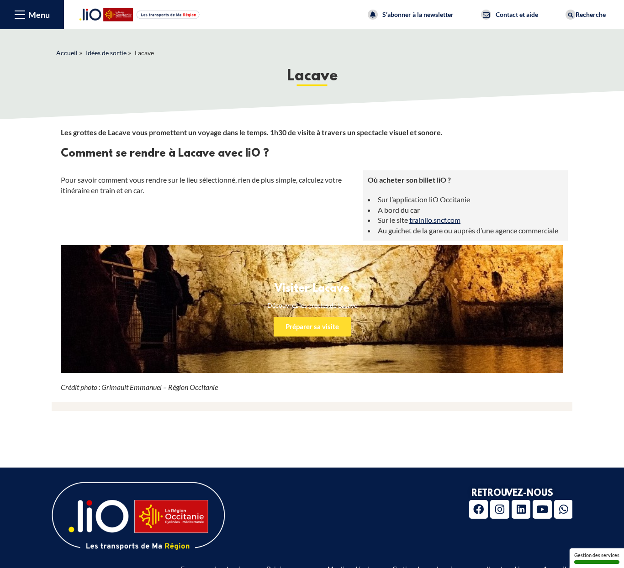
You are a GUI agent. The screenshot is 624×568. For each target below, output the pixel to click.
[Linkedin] (521, 509)
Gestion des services (596, 555)
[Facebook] (478, 509)
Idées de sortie (106, 53)
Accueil (67, 53)
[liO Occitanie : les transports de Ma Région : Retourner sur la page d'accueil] (140, 13)
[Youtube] (542, 509)
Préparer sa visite (312, 326)
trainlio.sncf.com (434, 220)
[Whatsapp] (563, 509)
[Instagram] (499, 509)
